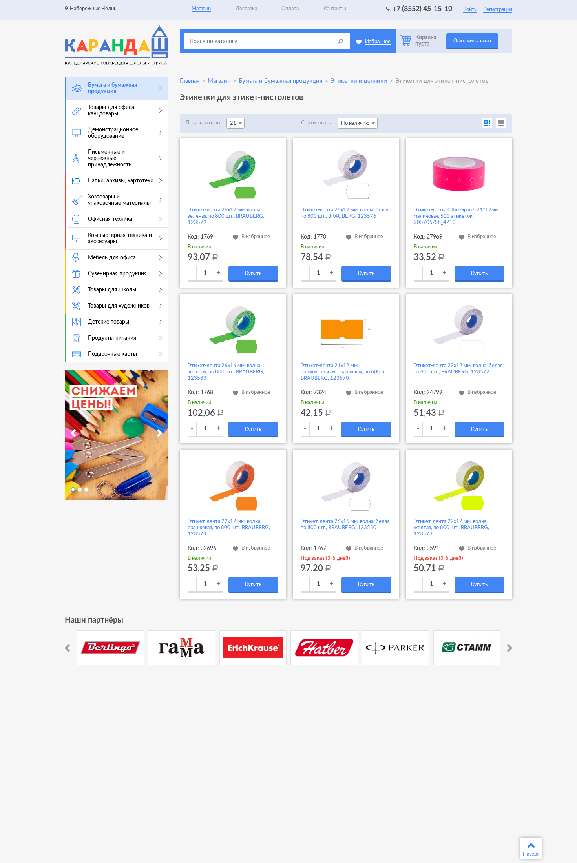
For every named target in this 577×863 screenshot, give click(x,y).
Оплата (290, 8)
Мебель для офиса (112, 257)
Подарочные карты (112, 354)
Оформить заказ (472, 41)
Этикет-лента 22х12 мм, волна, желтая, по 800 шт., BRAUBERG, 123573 (451, 528)
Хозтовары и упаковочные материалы (119, 200)
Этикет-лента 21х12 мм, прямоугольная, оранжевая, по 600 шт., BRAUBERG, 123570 (346, 372)
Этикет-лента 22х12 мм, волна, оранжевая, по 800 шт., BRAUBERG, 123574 (229, 528)
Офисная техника (110, 219)
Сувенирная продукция (117, 274)
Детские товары (108, 322)
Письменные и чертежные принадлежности (110, 158)
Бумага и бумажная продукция (112, 88)
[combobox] (235, 123)
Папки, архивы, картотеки (120, 181)
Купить (253, 273)
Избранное (378, 41)
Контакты (334, 8)
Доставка (246, 8)
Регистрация (497, 9)
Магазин (201, 8)
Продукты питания (112, 338)
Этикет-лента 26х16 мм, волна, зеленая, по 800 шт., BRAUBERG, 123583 (226, 372)
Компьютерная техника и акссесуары (120, 238)
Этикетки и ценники (358, 81)
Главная (189, 81)
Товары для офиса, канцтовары (111, 111)
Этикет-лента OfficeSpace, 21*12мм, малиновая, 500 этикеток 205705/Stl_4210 (457, 216)
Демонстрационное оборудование (113, 133)
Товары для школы (112, 290)
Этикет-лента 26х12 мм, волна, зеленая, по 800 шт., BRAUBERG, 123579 (226, 216)
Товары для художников (119, 306)
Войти (470, 9)
